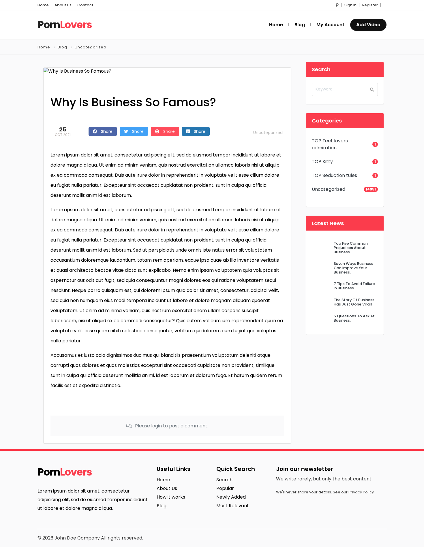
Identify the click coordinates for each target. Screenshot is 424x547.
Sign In (350, 5)
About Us (63, 5)
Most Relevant (232, 505)
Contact (85, 5)
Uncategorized (90, 47)
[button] (337, 5)
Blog (62, 47)
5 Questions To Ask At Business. (354, 318)
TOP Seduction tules (334, 175)
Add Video (368, 24)
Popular (225, 488)
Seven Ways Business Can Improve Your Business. (353, 268)
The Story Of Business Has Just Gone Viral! (354, 302)
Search (224, 479)
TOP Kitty (322, 161)
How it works (171, 497)
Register (370, 5)
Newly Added (231, 497)
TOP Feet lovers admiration (330, 144)
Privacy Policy (361, 492)
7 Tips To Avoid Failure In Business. (354, 286)
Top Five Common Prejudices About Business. (351, 248)
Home (43, 5)
